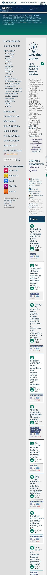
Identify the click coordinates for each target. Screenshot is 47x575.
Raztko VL (7, 204)
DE (45, 5)
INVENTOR (13, 175)
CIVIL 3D (12, 186)
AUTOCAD (13, 170)
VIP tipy (7, 103)
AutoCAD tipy (9, 54)
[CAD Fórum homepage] (7, 10)
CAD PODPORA (36, 151)
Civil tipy (8, 61)
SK (44, 2)
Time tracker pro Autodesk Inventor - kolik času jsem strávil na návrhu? (35, 555)
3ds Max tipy (9, 66)
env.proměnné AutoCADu (13, 91)
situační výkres (34, 191)
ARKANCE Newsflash (32, 127)
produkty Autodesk (11, 93)
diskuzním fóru (33, 204)
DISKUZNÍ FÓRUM (12, 46)
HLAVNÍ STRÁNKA (12, 41)
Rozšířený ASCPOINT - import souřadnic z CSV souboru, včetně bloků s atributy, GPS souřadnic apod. (35, 374)
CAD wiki (8, 106)
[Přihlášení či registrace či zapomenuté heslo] (31, 9)
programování (9, 98)
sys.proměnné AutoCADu (13, 89)
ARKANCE (25, 2)
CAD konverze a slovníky (13, 81)
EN (41, 5)
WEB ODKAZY (10, 145)
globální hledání (34, 206)
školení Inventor (9, 207)
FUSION (12, 191)
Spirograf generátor (25, 20)
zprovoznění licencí (11, 79)
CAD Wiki (33, 214)
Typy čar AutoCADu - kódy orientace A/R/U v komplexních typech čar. (36, 484)
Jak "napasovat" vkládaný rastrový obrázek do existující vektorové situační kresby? (35, 275)
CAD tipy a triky (35, 57)
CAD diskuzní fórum (35, 135)
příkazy (30, 22)
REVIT (11, 181)
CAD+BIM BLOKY (11, 116)
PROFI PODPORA (12, 150)
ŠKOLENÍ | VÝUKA (12, 126)
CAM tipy (8, 74)
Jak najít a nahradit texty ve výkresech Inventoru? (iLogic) (35, 450)
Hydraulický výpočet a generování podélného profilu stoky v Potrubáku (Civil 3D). (35, 237)
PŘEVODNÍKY (10, 121)
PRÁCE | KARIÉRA (12, 136)
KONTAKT (34, 2)
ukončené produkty (11, 96)
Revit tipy (8, 59)
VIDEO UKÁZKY (11, 131)
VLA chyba (8, 205)
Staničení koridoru (10, 200)
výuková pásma (10, 101)
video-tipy (8, 76)
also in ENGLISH (12, 154)
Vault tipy (8, 69)
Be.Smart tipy (9, 71)
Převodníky (16, 22)
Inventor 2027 (7, 19)
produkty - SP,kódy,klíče (12, 84)
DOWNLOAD (9, 111)
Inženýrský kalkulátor (10, 20)
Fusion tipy (8, 64)
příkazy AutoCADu (11, 86)
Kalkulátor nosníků (34, 19)
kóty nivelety (8, 202)
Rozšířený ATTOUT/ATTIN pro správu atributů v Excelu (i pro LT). (37, 522)
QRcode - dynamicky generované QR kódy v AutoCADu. (36, 415)
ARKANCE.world (34, 208)
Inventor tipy (9, 56)
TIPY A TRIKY (9, 51)
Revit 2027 (20, 19)
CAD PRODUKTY (11, 141)
